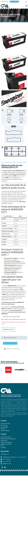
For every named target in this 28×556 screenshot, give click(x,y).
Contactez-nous (5, 454)
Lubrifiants (3, 447)
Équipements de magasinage (8, 438)
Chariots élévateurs (6, 437)
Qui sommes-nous (5, 423)
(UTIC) (14, 402)
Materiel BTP (4, 440)
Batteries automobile (6, 444)
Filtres (2, 445)
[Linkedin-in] (5, 467)
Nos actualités (4, 427)
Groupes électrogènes (6, 442)
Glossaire (3, 428)
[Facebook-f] (2, 467)
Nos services (4, 425)
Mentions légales (5, 430)
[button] (26, 2)
